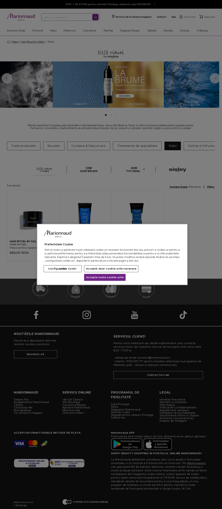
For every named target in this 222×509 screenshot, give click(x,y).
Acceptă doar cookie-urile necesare (111, 268)
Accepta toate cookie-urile (105, 277)
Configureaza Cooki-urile (62, 268)
